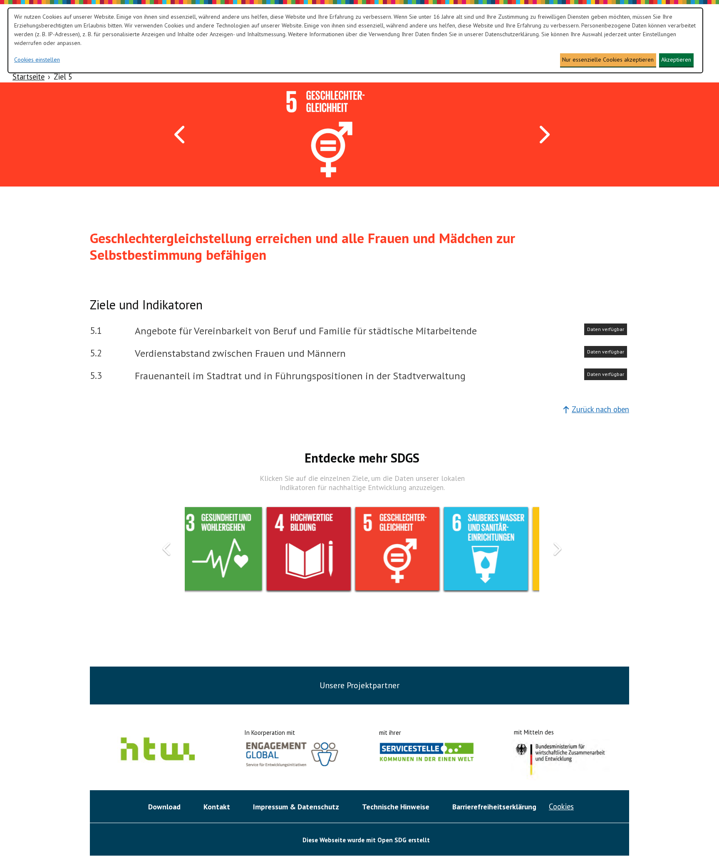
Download (164, 806)
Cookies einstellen (37, 59)
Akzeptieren (676, 59)
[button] (180, 134)
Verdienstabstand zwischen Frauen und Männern (240, 353)
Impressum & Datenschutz (296, 806)
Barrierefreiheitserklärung (494, 806)
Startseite (28, 77)
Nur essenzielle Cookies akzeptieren (608, 59)
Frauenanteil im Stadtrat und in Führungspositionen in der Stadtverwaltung (300, 375)
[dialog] (355, 40)
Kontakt (216, 806)
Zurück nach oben (600, 409)
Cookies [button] (561, 806)
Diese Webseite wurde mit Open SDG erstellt (366, 840)
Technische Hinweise (395, 806)
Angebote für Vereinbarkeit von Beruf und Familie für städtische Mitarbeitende (306, 330)
